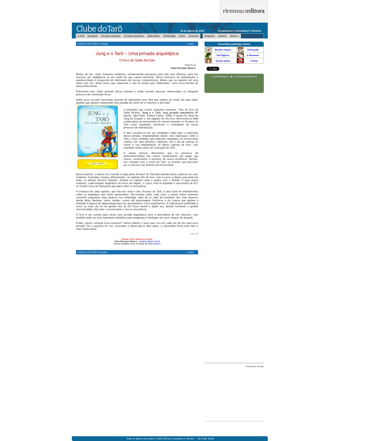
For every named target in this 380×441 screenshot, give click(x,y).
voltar (191, 44)
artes (182, 36)
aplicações (153, 36)
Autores (157, 243)
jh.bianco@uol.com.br (149, 241)
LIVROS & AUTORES (88, 44)
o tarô (81, 36)
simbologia (169, 36)
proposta (209, 36)
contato (222, 36)
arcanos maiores (110, 36)
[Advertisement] (234, 393)
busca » (234, 36)
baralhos (93, 36)
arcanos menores (134, 36)
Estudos (104, 44)
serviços (194, 36)
